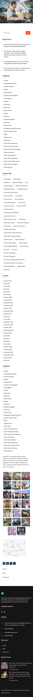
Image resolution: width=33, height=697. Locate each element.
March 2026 (7, 294)
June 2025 (7, 319)
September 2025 (8, 311)
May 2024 (6, 338)
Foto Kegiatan (8, 98)
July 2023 (7, 360)
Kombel (6, 113)
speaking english (21, 266)
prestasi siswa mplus (9, 206)
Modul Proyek (7, 125)
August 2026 (7, 281)
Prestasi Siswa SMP (21, 206)
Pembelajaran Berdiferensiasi (12, 128)
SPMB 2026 (7, 269)
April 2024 (7, 341)
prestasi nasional (8, 199)
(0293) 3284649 (9, 628)
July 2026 (7, 283)
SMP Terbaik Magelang (9, 266)
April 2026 (7, 292)
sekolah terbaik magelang (10, 243)
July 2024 (7, 336)
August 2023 (7, 357)
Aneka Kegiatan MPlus (10, 83)
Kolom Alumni (8, 110)
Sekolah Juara (7, 226)
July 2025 (7, 316)
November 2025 (8, 305)
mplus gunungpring (8, 185)
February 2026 (8, 297)
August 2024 (7, 333)
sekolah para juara (8, 239)
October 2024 (8, 327)
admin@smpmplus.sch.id (11, 632)
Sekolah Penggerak (20, 239)
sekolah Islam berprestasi (10, 219)
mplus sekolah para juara (22, 185)
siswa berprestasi (24, 246)
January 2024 (8, 349)
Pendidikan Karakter (22, 189)
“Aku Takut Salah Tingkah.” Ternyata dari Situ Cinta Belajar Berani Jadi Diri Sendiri (17, 69)
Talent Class (7, 140)
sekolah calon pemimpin (10, 216)
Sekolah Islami (22, 219)
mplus (26, 182)
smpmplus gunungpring (9, 256)
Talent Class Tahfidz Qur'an (11, 161)
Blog (4, 573)
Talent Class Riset (9, 152)
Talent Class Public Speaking (12, 149)
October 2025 (8, 308)
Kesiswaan (7, 107)
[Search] (28, 33)
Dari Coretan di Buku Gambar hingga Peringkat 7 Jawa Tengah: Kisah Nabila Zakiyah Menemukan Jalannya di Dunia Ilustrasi (15, 54)
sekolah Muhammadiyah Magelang (12, 236)
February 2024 (8, 347)
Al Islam (6, 80)
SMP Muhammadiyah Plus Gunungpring (13, 263)
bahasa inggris (7, 179)
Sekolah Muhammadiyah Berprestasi (13, 232)
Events (5, 569)
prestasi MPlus (18, 196)
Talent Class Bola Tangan (11, 146)
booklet (6, 89)
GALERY (6, 101)
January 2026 (8, 300)
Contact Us (6, 577)
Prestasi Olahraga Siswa (10, 202)
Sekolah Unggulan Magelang (10, 246)
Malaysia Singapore (9, 119)
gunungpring (7, 182)
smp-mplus (6, 249)
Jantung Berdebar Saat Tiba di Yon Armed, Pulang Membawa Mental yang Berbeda (16, 62)
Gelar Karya (7, 104)
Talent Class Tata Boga (10, 164)
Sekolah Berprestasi (9, 209)
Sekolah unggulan (23, 243)
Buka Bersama (8, 92)
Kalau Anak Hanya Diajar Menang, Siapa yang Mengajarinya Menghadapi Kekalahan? (17, 45)
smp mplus (14, 249)
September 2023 (8, 355)
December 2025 (8, 303)
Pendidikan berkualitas (9, 189)
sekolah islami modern (9, 222)
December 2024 (8, 322)
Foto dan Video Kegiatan (11, 95)
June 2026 (7, 286)
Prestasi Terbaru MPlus (10, 131)
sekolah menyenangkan (19, 226)
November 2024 (8, 325)
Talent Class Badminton (11, 143)
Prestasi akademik (8, 196)
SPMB (5, 134)
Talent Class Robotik (9, 155)
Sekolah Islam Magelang (23, 222)
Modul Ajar (7, 122)
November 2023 (8, 352)
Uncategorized (8, 167)
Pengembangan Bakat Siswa (11, 192)
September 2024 (8, 330)
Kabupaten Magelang (17, 182)
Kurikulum (7, 116)
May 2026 (6, 289)
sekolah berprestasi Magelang (11, 212)
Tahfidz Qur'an (8, 137)
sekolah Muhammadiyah (10, 229)
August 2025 (7, 314)
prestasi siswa (21, 202)
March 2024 (7, 344)
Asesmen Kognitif (9, 86)
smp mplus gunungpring (9, 253)
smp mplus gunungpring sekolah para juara (14, 259)
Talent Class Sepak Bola (10, 158)
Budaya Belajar (17, 179)
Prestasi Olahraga (19, 199)
